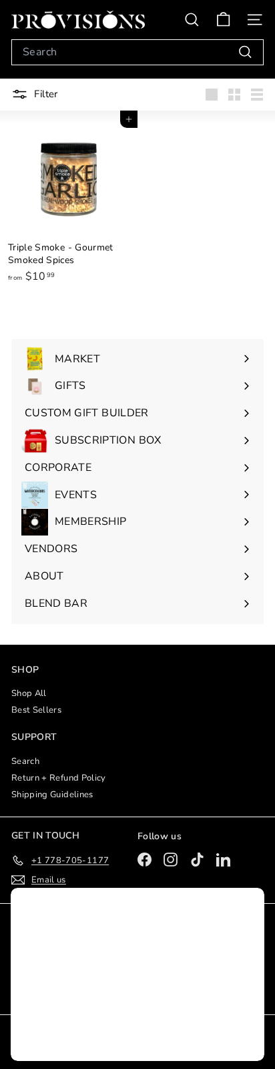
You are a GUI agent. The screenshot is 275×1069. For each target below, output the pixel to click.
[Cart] (223, 19)
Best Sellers (36, 710)
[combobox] (137, 52)
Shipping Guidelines (52, 795)
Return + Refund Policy (58, 778)
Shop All (29, 693)
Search (25, 761)
